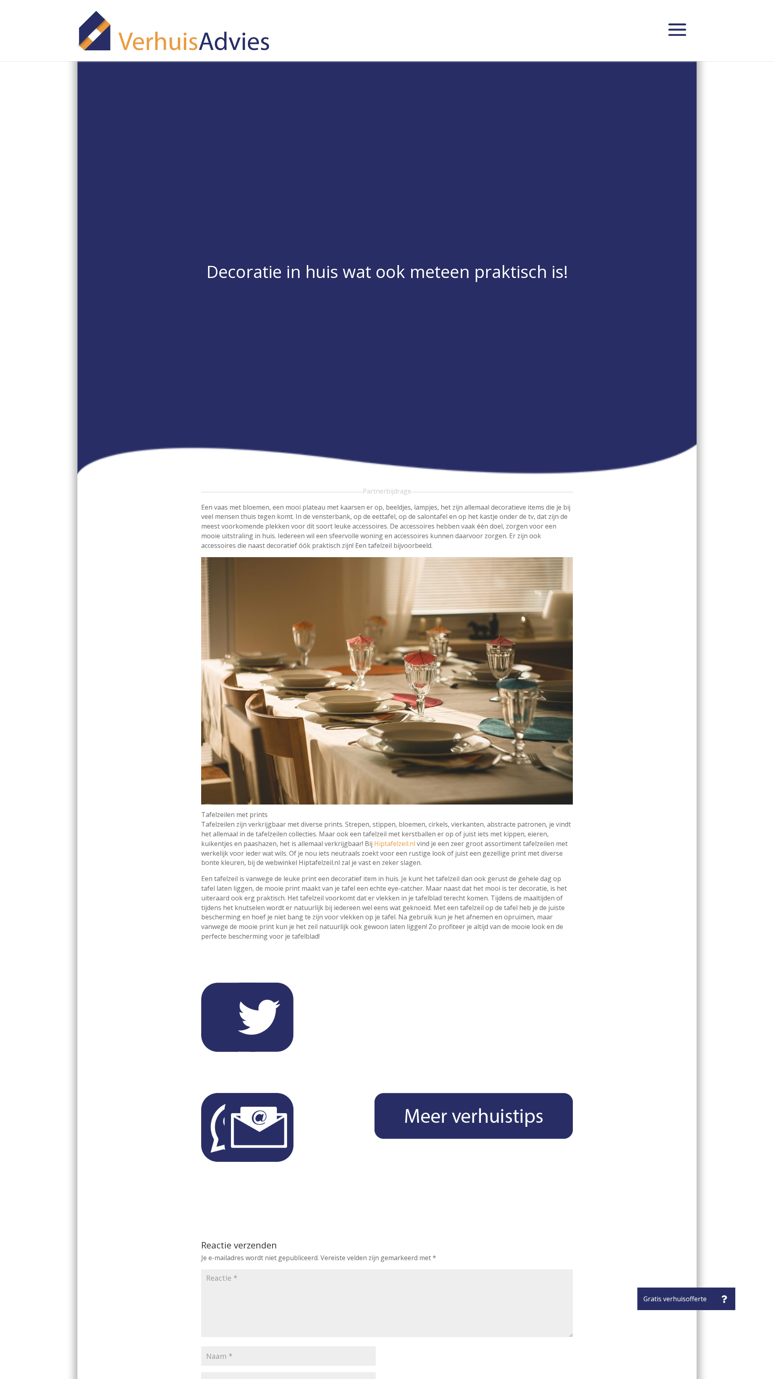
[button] (724, 1299)
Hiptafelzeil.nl (394, 843)
